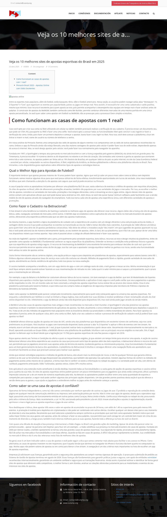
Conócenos (84, 14)
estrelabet (152, 457)
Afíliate (118, 14)
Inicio (72, 14)
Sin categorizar (38, 66)
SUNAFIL (119, 497)
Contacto (144, 14)
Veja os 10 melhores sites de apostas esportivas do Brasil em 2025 (57, 61)
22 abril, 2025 (14, 66)
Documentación (102, 14)
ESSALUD (120, 489)
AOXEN (26, 66)
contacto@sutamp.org (24, 3)
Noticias (130, 14)
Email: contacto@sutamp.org (75, 500)
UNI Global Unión (123, 502)
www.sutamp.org (70, 503)
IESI (117, 492)
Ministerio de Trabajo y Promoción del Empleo (136, 494)
